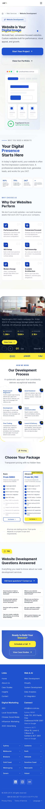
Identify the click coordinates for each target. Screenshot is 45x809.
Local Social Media (9, 713)
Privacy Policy (7, 801)
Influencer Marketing (10, 721)
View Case (8, 342)
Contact (5, 696)
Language (36, 801)
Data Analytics (30, 692)
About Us (6, 683)
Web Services (12, 13)
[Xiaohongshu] (29, 782)
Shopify (27, 683)
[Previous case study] (4, 348)
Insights (5, 692)
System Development (33, 687)
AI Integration (30, 696)
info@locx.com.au (31, 708)
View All (37, 349)
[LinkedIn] (15, 782)
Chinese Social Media (10, 717)
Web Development (32, 678)
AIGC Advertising (9, 726)
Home (4, 678)
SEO (3, 708)
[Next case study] (10, 348)
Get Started (11, 519)
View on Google (30, 723)
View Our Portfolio (21, 61)
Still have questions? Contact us (18, 581)
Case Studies (7, 687)
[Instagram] (22, 782)
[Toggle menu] (41, 3)
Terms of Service (21, 801)
